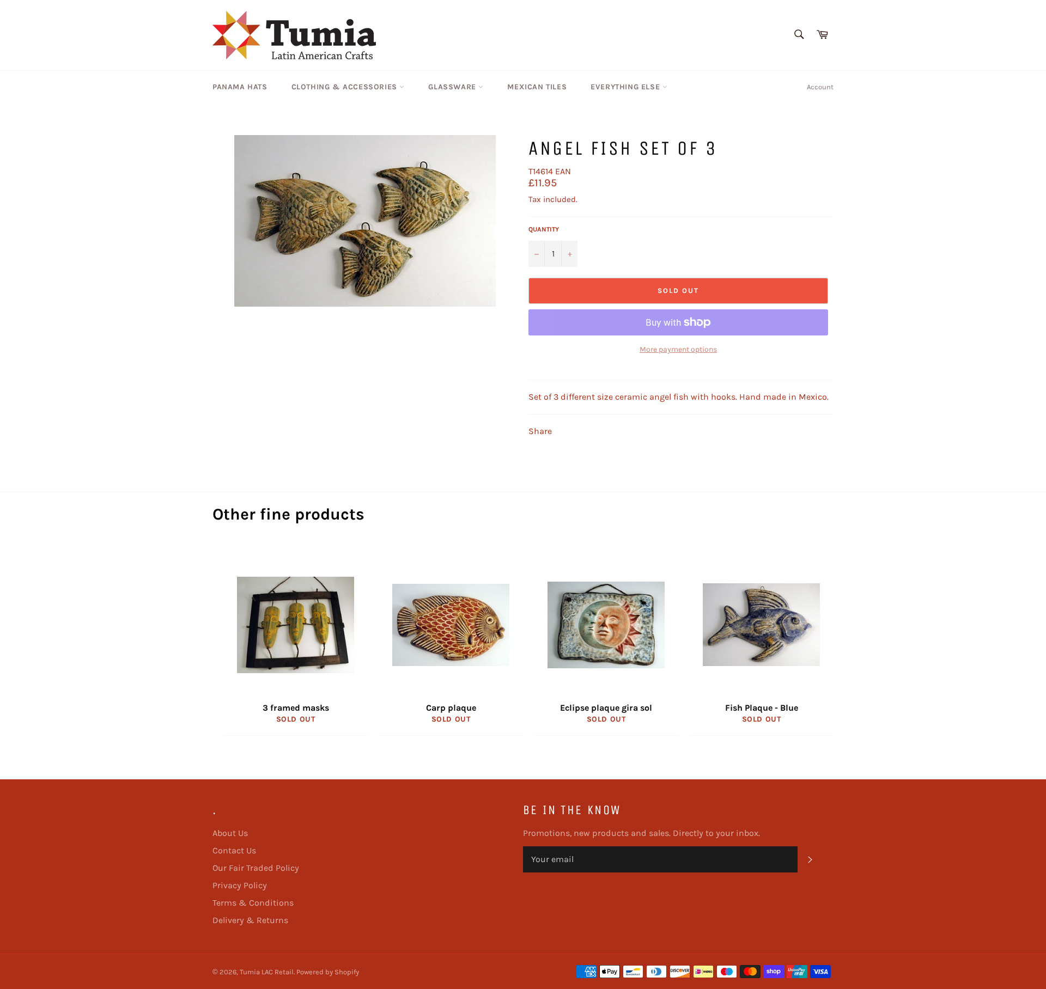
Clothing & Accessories (345, 86)
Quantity (543, 229)
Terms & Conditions (253, 903)
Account (820, 87)
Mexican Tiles (537, 86)
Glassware (453, 86)
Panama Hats (239, 86)
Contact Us (234, 850)
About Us (230, 833)
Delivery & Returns (250, 920)
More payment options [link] (678, 349)
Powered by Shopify (327, 972)
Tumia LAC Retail (267, 972)
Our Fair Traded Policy (255, 868)
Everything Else (626, 86)
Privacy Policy (239, 885)
